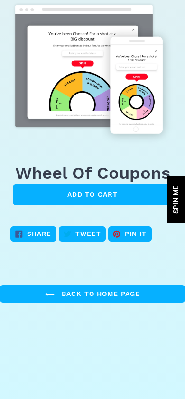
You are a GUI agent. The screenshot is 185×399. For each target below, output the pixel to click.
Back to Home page (99, 293)
